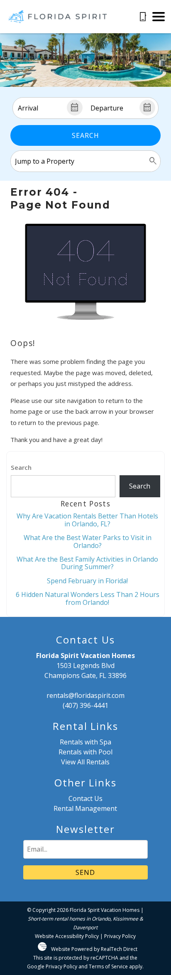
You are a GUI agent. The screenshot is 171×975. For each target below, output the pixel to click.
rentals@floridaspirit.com (85, 695)
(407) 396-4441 (85, 705)
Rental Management (85, 808)
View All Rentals (85, 761)
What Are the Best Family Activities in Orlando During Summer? (87, 563)
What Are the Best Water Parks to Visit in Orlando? (87, 541)
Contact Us (85, 798)
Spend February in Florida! (87, 580)
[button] (158, 16)
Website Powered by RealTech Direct (94, 949)
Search (85, 135)
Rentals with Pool (85, 751)
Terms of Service (108, 966)
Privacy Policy (120, 936)
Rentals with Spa (85, 742)
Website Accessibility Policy (67, 936)
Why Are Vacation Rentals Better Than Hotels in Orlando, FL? (87, 519)
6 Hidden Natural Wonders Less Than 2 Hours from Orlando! (87, 598)
